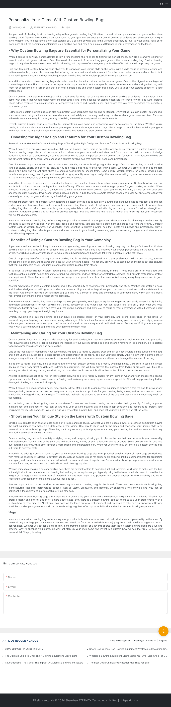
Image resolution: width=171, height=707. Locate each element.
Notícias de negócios (120, 640)
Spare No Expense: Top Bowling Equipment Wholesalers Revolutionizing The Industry (128, 648)
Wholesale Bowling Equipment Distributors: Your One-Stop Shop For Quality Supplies (128, 655)
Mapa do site (129, 700)
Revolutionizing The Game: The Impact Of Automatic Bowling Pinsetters (44, 662)
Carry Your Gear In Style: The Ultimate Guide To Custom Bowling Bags (24, 648)
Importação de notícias (145, 640)
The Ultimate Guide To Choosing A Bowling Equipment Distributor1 (41, 655)
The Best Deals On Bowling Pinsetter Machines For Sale (119, 662)
